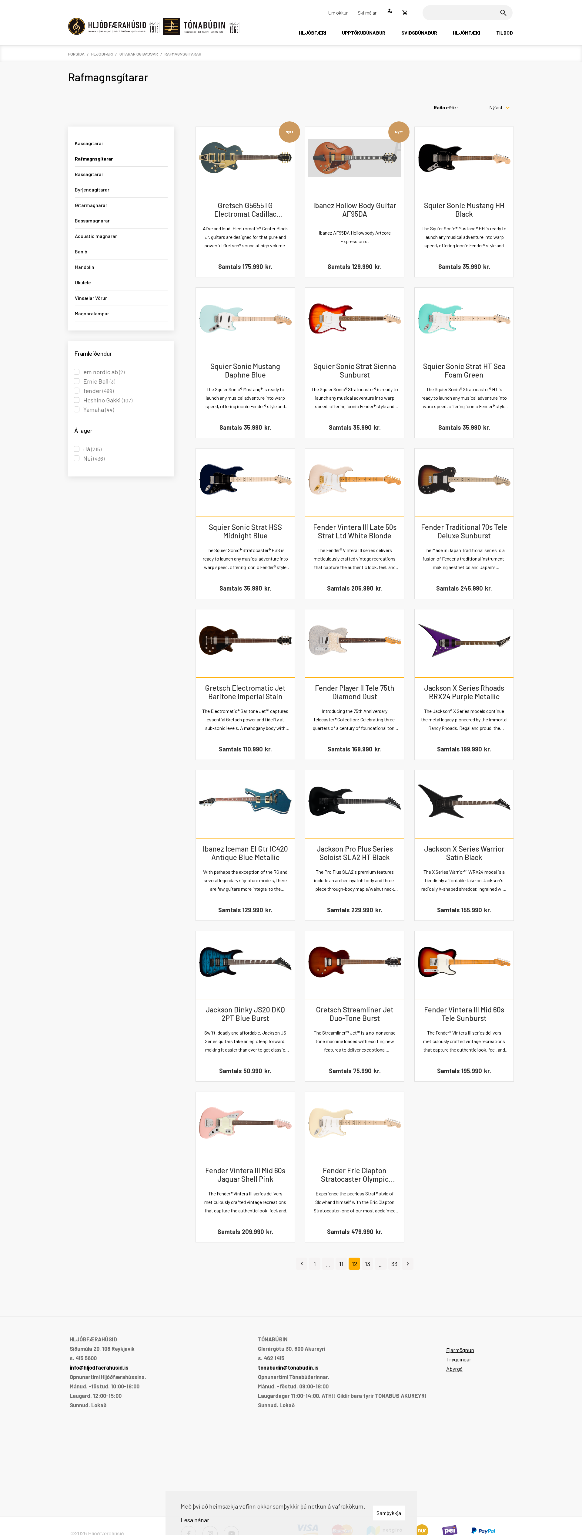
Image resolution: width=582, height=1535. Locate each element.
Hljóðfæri (102, 53)
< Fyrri (301, 1264)
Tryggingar (458, 1359)
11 (341, 1263)
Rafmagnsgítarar (183, 53)
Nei (94, 458)
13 (367, 1263)
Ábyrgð (454, 1368)
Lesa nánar (195, 1519)
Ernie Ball (99, 381)
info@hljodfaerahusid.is (99, 1367)
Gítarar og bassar (138, 53)
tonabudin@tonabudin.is (288, 1367)
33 (394, 1263)
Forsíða (76, 53)
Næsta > (407, 1264)
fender (98, 390)
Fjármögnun (460, 1350)
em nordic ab (104, 371)
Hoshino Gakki (107, 400)
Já (92, 448)
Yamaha (98, 409)
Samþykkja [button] (388, 1513)
